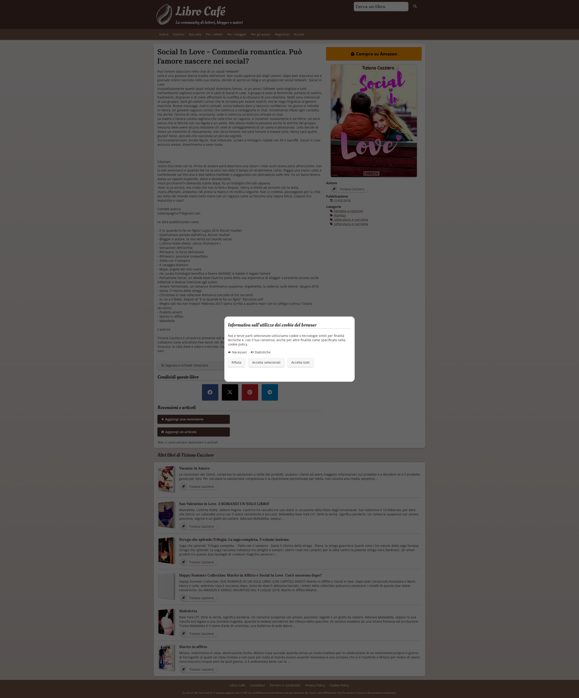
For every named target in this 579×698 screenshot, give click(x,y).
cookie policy (237, 344)
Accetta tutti (300, 362)
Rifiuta (236, 362)
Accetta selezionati (266, 362)
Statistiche (262, 352)
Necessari (239, 352)
